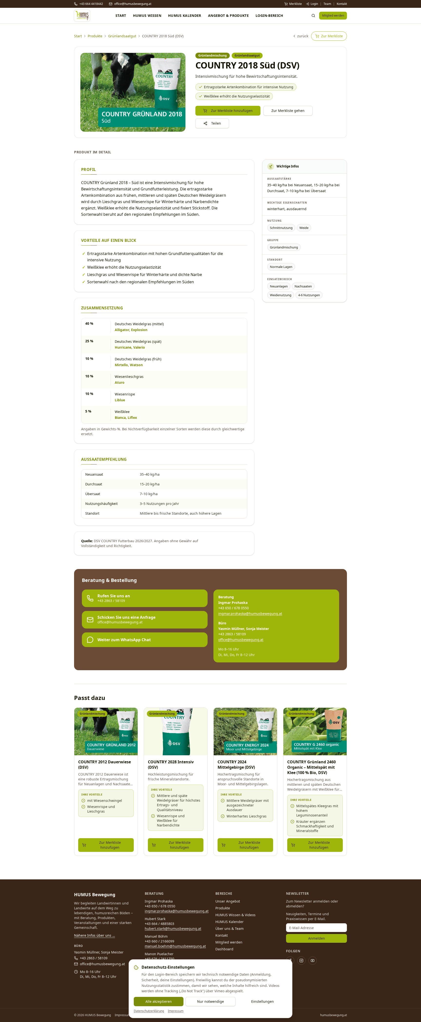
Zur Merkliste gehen (288, 110)
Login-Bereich (269, 15)
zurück (302, 36)
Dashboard (224, 949)
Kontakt (342, 4)
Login (314, 4)
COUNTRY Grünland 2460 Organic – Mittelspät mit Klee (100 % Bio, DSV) (311, 767)
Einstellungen (262, 1001)
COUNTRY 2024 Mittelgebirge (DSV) (236, 764)
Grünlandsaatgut (122, 36)
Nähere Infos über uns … (94, 935)
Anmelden (316, 938)
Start (120, 15)
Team (327, 4)
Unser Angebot (227, 901)
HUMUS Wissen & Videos (235, 915)
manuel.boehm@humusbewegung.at (175, 946)
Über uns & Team (229, 928)
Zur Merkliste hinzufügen (232, 110)
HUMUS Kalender (184, 15)
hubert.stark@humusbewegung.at (173, 928)
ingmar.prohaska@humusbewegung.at (250, 613)
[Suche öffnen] (313, 15)
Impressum (175, 1011)
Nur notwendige (210, 1001)
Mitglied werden (333, 15)
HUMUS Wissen (147, 15)
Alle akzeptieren (158, 1001)
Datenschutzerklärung (149, 1011)
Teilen (216, 123)
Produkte (95, 36)
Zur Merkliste (332, 36)
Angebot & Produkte (228, 15)
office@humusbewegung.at (240, 639)
